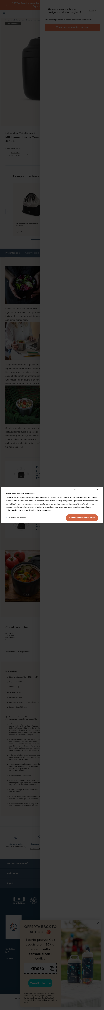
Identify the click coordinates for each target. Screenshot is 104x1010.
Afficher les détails (17, 518)
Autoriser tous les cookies (82, 518)
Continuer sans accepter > (86, 490)
